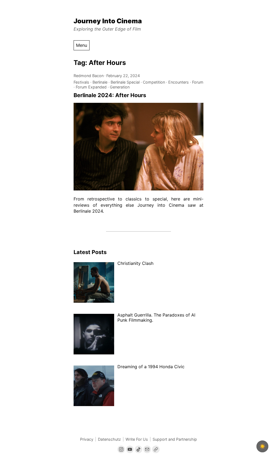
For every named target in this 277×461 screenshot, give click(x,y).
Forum (197, 82)
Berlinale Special (125, 82)
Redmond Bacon (89, 75)
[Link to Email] (147, 449)
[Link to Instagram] (121, 449)
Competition (154, 82)
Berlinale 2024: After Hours (110, 95)
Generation (120, 87)
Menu (81, 45)
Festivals (81, 82)
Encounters (178, 82)
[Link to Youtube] (130, 449)
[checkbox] (262, 446)
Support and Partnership (175, 439)
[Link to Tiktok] (138, 449)
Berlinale (100, 82)
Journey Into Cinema (108, 21)
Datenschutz (109, 439)
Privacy (86, 439)
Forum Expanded (91, 87)
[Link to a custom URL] (156, 449)
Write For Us (137, 439)
